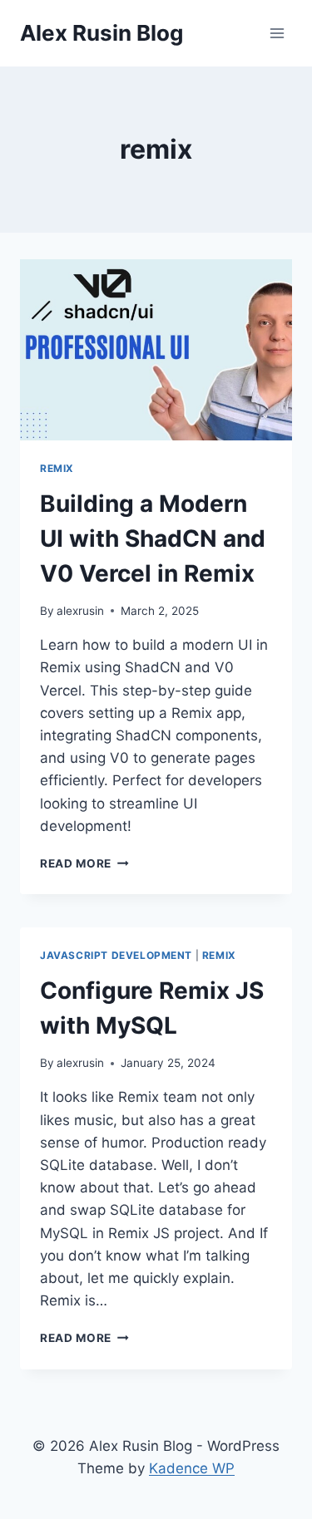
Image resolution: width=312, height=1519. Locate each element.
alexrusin (80, 610)
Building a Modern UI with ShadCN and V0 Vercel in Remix (152, 538)
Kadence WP (192, 1468)
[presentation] (156, 349)
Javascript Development (116, 955)
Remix (57, 468)
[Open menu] (276, 33)
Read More (84, 863)
